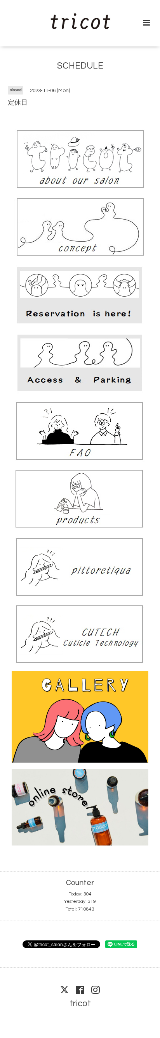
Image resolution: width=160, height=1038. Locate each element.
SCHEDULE (80, 66)
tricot (80, 1003)
